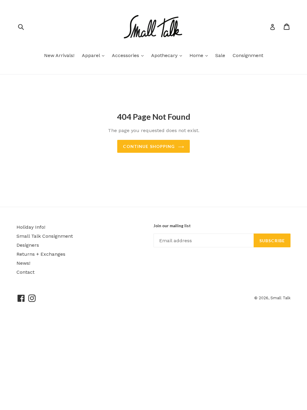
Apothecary (168, 55)
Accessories (129, 55)
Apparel (94, 55)
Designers (27, 245)
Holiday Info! (30, 227)
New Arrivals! (59, 55)
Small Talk (280, 298)
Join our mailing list (172, 226)
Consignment (248, 55)
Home (200, 55)
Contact (25, 272)
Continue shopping (149, 146)
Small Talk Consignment (44, 236)
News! (23, 263)
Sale (220, 55)
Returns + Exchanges (40, 254)
